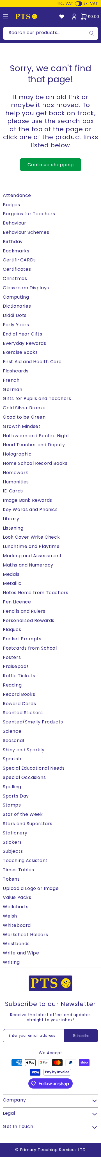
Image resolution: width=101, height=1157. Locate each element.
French (11, 380)
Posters (12, 657)
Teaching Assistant (25, 860)
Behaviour (14, 223)
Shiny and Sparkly (23, 750)
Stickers (12, 842)
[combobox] (50, 33)
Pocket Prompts (22, 639)
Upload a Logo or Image (31, 888)
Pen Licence (17, 602)
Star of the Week (23, 814)
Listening (13, 528)
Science (12, 731)
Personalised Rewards (28, 620)
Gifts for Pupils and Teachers (37, 398)
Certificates (17, 269)
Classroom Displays (26, 288)
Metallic (12, 583)
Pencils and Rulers (24, 611)
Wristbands (16, 943)
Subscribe (81, 1036)
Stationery (15, 833)
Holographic (17, 454)
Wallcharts (16, 906)
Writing (11, 962)
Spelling (12, 786)
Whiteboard (17, 925)
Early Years (16, 324)
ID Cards (13, 491)
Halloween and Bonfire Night (36, 435)
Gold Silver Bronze (24, 408)
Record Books (19, 694)
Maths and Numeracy (28, 565)
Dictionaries (17, 306)
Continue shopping (50, 164)
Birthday (13, 241)
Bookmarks (16, 251)
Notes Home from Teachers (35, 592)
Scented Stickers (23, 712)
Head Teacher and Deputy (34, 444)
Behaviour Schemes (26, 232)
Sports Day (16, 796)
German (12, 389)
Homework (15, 472)
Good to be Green (24, 417)
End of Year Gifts (22, 334)
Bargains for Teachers (29, 213)
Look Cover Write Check (31, 537)
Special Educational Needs (34, 768)
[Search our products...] (92, 33)
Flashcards (16, 371)
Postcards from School (30, 648)
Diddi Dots (15, 315)
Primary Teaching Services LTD (53, 1149)
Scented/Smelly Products (33, 722)
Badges (11, 204)
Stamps (12, 805)
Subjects (13, 851)
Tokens (11, 879)
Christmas (15, 278)
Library (11, 519)
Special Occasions (24, 777)
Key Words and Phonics (30, 509)
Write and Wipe (21, 953)
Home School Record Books (35, 463)
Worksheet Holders (25, 934)
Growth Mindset (21, 426)
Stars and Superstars (27, 823)
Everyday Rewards (24, 343)
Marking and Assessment (32, 555)
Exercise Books (20, 352)
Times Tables (18, 870)
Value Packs (17, 897)
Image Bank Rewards (27, 500)
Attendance (17, 195)
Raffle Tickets (19, 675)
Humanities (16, 482)
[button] (89, 16)
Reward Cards (19, 703)
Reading (12, 685)
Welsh (10, 916)
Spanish (12, 759)
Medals (11, 574)
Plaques (12, 629)
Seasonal (13, 740)
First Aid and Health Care (32, 361)
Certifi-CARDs (19, 260)
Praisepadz (16, 666)
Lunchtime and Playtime (31, 546)
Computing (16, 297)
